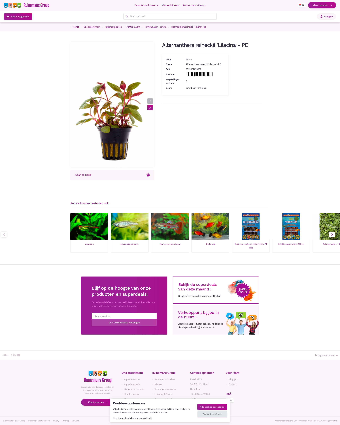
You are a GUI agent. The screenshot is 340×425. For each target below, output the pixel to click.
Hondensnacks (131, 394)
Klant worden (320, 5)
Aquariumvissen (132, 379)
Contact (232, 384)
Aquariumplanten (132, 384)
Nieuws (158, 384)
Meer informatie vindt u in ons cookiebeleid (132, 418)
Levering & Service (164, 394)
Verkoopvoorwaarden (165, 389)
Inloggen (232, 379)
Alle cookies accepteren (212, 407)
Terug (76, 27)
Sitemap (65, 420)
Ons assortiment (132, 372)
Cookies (75, 420)
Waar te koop (83, 174)
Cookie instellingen (212, 414)
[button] (146, 46)
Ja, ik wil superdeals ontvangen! (124, 322)
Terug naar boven (325, 355)
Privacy (55, 420)
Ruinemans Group (193, 5)
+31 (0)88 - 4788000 (200, 394)
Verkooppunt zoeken (165, 379)
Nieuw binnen (170, 5)
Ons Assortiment (145, 5)
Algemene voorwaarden (39, 420)
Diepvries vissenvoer (134, 389)
